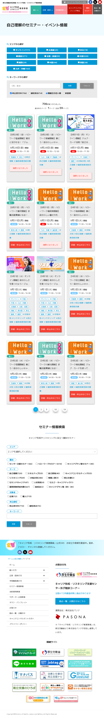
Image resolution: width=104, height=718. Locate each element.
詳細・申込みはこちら (20, 244)
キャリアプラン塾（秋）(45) (61, 486)
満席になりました (20, 168)
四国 (12, 310)
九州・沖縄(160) (22, 68)
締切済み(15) (35, 505)
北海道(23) (53, 50)
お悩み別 (82, 161)
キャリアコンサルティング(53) (78, 473)
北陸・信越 (23, 306)
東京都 (20, 310)
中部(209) (83, 56)
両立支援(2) (69, 477)
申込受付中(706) (19, 93)
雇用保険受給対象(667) (19, 486)
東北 (20, 157)
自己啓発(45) (54, 473)
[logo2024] (15, 9)
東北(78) (84, 50)
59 (65, 409)
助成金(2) (39, 486)
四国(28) (84, 62)
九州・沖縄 (45, 157)
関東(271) (22, 56)
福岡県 (55, 230)
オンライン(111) (22, 50)
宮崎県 (55, 157)
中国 (24, 299)
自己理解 (80, 233)
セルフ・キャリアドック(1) (61, 482)
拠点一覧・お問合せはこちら (72, 601)
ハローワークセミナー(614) (50, 463)
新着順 (68, 93)
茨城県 (73, 230)
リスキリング (19, 318)
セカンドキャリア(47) (19, 482)
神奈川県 (14, 230)
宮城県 (13, 157)
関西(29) (23, 62)
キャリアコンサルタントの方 (76, 2)
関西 (72, 161)
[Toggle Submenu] (44, 570)
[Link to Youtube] (100, 2)
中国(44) (53, 62)
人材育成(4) (39, 482)
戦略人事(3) (53, 477)
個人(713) (27, 496)
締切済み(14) (36, 93)
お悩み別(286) (36, 477)
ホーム (10, 559)
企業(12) (13, 496)
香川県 (80, 383)
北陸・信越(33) (53, 56)
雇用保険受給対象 (23, 161)
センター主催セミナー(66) (20, 463)
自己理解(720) (15, 473)
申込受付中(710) (16, 505)
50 (55, 409)
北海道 (13, 306)
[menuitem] (74, 2)
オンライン (75, 157)
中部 (12, 303)
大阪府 (85, 157)
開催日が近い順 (54, 93)
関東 (22, 230)
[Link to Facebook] (90, 2)
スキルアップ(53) (35, 473)
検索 (70, 86)
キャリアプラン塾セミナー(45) (80, 463)
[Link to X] (95, 2)
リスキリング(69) (17, 477)
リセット (87, 86)
